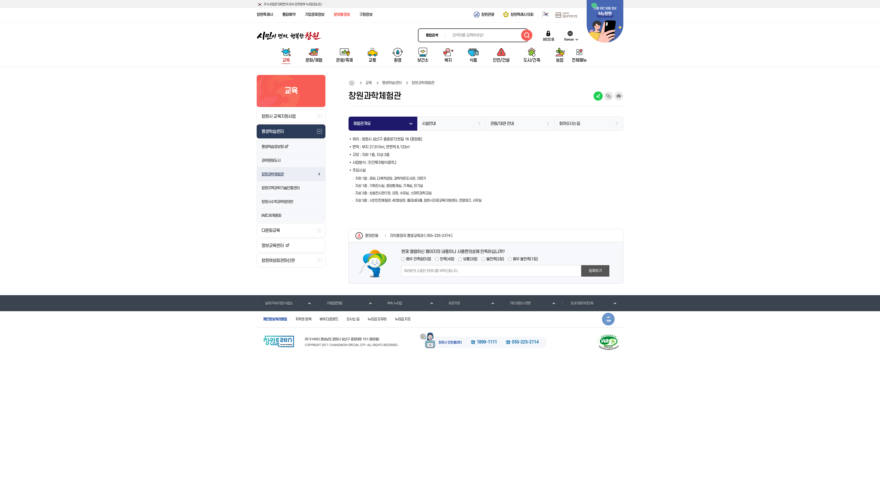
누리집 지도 (403, 319)
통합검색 (432, 35)
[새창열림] (544, 14)
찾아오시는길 (569, 123)
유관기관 (454, 303)
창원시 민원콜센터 (450, 342)
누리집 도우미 (377, 319)
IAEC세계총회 (271, 216)
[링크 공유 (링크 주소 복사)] (608, 96)
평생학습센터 (392, 83)
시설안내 (429, 123)
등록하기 (595, 271)
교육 (368, 83)
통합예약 (288, 15)
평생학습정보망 (272, 147)
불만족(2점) (495, 259)
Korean (569, 39)
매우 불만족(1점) (525, 259)
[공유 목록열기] (598, 96)
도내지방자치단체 (582, 303)
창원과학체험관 (272, 174)
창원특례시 (265, 15)
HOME (351, 83)
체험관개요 (362, 123)
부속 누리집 (394, 303)
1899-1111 (487, 342)
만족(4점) (447, 259)
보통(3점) (470, 259)
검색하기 (526, 35)
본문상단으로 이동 (608, 319)
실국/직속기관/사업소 (279, 303)
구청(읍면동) (334, 303)
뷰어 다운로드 (328, 319)
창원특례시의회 (522, 15)
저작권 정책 (303, 319)
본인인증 (548, 39)
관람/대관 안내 (502, 123)
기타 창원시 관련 (520, 303)
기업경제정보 (314, 15)
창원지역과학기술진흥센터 (280, 188)
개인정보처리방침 (275, 319)
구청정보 (365, 15)
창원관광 (487, 15)
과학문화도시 (270, 161)
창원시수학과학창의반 (277, 202)
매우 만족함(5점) (418, 259)
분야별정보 (342, 15)
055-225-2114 (525, 342)
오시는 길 (352, 319)
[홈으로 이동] (289, 36)
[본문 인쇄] (618, 96)
